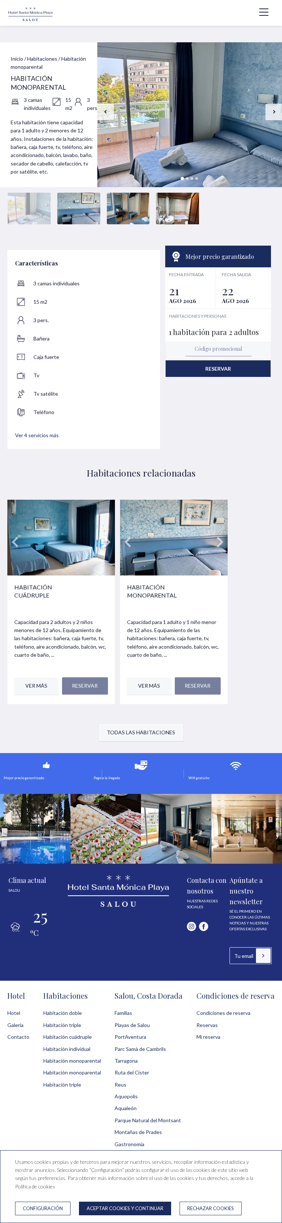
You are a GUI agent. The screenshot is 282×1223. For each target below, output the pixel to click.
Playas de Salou (132, 1025)
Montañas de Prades (138, 1132)
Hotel (16, 996)
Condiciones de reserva (235, 996)
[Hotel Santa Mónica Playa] (30, 20)
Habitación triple (62, 1025)
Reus (120, 1084)
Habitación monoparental (72, 1061)
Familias (123, 1013)
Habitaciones (42, 59)
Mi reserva (208, 1037)
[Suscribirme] (263, 955)
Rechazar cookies (210, 1208)
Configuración (43, 1208)
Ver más (36, 685)
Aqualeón (126, 1108)
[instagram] (191, 926)
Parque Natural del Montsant (148, 1120)
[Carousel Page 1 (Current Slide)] (182, 178)
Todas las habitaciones (141, 732)
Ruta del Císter (132, 1072)
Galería (15, 1025)
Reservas (207, 1025)
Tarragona (126, 1061)
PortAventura (130, 1037)
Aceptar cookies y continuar (125, 1208)
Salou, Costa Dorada (148, 996)
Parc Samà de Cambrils (140, 1049)
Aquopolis (126, 1096)
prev (105, 112)
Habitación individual (66, 1049)
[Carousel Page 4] (196, 178)
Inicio (17, 59)
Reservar (218, 369)
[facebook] (203, 926)
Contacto (18, 1037)
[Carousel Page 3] (192, 178)
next (273, 112)
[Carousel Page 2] (187, 178)
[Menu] (259, 12)
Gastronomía (129, 1144)
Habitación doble (62, 1013)
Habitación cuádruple (67, 1037)
